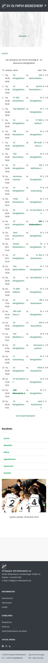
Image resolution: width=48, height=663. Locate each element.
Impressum (7, 603)
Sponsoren (8, 466)
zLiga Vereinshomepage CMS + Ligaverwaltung (36, 656)
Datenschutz (7, 598)
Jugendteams (10, 459)
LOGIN (4, 607)
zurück (5, 53)
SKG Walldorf (19, 109)
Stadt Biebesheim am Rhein (14, 631)
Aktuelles (8, 445)
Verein (6, 438)
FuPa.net (5, 627)
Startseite (22, 36)
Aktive (6, 452)
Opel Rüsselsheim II (18, 235)
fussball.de (7, 622)
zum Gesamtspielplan (25, 416)
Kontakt (7, 473)
